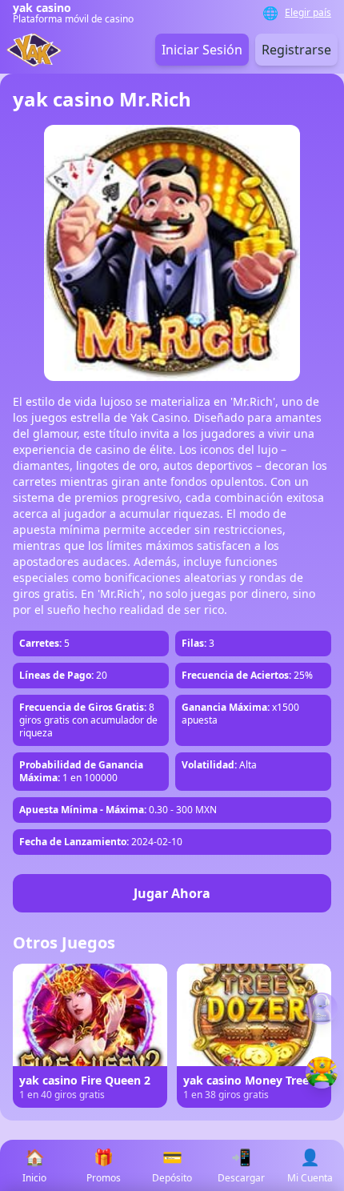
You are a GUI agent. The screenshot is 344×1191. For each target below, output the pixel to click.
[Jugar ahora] (322, 1073)
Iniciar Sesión (202, 49)
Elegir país (308, 12)
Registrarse (296, 49)
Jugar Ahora (172, 893)
